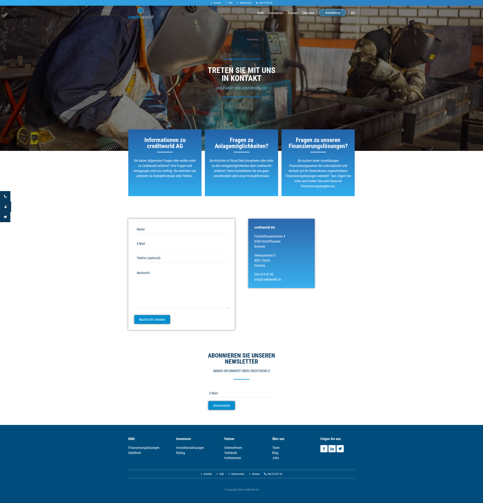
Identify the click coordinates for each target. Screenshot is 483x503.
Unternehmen (233, 448)
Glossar (256, 473)
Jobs (275, 458)
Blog (275, 453)
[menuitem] (217, 3)
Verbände (230, 453)
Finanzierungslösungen (143, 448)
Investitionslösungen (190, 448)
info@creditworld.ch (267, 279)
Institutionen (232, 458)
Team (276, 448)
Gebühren (134, 453)
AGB (230, 3)
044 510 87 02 (265, 3)
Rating (180, 453)
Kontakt (217, 3)
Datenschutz (245, 3)
